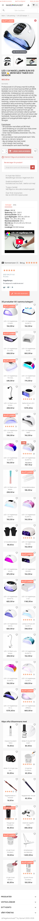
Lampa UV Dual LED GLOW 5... (28, 625)
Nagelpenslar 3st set (28, 796)
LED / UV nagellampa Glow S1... (10, 516)
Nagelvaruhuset (9, 918)
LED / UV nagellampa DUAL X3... (10, 431)
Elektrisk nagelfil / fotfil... (28, 824)
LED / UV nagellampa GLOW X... (28, 679)
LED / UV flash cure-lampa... (10, 404)
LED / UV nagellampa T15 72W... (10, 377)
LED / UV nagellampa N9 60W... (28, 570)
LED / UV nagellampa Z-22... (28, 598)
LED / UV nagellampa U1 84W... (10, 322)
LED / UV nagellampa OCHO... (10, 570)
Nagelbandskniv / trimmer (10, 797)
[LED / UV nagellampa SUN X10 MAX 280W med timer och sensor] (7, 61)
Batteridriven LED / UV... (28, 404)
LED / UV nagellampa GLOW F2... (10, 459)
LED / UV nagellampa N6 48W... (28, 543)
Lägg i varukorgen (19, 151)
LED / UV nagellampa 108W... (28, 431)
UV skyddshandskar (28, 487)
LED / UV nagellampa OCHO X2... (10, 598)
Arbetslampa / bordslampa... (28, 851)
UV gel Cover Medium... (10, 879)
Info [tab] (14, 205)
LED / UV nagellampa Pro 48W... (10, 350)
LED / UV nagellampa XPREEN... (28, 707)
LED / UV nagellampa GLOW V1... (28, 322)
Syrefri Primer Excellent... (28, 879)
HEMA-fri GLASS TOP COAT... (28, 742)
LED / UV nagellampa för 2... (10, 707)
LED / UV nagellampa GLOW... (28, 350)
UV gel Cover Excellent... (10, 851)
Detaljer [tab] (8, 205)
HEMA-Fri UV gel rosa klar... (10, 769)
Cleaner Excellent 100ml (10, 742)
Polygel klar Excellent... (10, 824)
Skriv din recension (21, 293)
